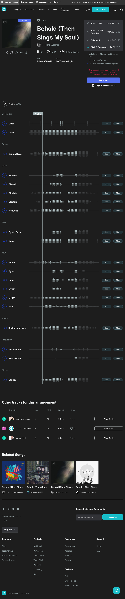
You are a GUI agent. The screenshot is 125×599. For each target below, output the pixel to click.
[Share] (7, 52)
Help (77, 9)
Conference (70, 546)
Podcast (68, 555)
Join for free (100, 9)
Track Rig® (38, 560)
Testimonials (7, 551)
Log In (4, 520)
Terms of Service (9, 555)
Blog (4, 546)
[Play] (4, 103)
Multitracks (38, 546)
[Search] (121, 9)
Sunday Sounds (72, 585)
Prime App (38, 551)
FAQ (98, 551)
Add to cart (103, 80)
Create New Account (11, 516)
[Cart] (114, 9)
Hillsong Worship (45, 61)
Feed (55, 9)
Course (68, 560)
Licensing (37, 569)
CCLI (67, 576)
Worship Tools (71, 581)
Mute (118, 123)
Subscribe (113, 517)
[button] (16, 33)
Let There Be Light (64, 61)
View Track (108, 419)
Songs (16, 9)
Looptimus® (38, 555)
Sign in (87, 9)
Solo (106, 123)
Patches (37, 565)
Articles (68, 551)
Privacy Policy (8, 560)
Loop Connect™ (65, 9)
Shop (35, 574)
